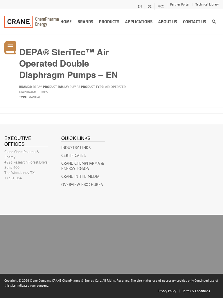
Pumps (75, 87)
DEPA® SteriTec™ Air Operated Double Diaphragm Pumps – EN (68, 63)
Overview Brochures (82, 184)
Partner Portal (179, 4)
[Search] (214, 22)
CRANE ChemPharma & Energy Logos (82, 166)
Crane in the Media (80, 176)
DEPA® (37, 87)
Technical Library (207, 4)
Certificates (73, 155)
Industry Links (76, 147)
